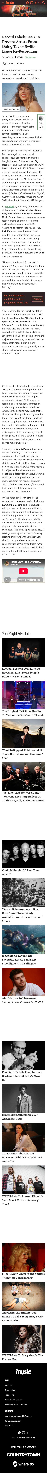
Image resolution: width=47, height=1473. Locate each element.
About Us (8, 1385)
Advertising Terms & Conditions (16, 1404)
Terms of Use (9, 1395)
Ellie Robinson (30, 57)
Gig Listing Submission (13, 1421)
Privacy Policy (10, 1390)
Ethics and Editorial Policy (14, 1399)
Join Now (37, 299)
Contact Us (9, 1425)
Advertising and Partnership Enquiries (18, 1416)
